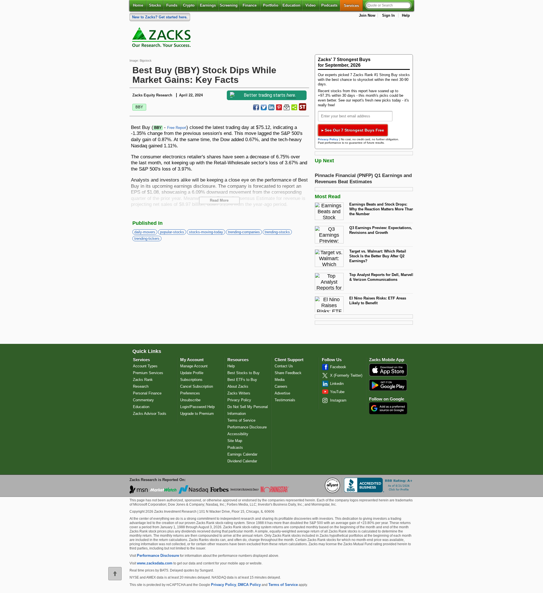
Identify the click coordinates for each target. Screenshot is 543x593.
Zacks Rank (143, 380)
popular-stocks (172, 232)
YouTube (337, 392)
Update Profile (191, 373)
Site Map (234, 441)
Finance (250, 5)
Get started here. (160, 17)
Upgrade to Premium (197, 413)
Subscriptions (191, 380)
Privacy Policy (328, 139)
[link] (162, 38)
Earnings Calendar (242, 454)
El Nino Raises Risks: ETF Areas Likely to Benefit (377, 300)
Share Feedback (288, 373)
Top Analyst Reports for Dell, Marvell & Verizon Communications (381, 277)
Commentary (143, 400)
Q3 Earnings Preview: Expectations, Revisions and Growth (380, 230)
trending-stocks (277, 232)
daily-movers (144, 232)
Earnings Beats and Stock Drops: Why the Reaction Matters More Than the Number (381, 209)
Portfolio (270, 5)
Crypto (189, 5)
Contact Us (284, 366)
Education (291, 5)
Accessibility (237, 434)
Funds (171, 5)
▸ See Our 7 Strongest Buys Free (353, 130)
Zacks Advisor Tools (149, 413)
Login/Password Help (197, 407)
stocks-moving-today (206, 232)
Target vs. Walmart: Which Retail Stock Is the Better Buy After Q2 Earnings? (377, 256)
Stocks (155, 5)
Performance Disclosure (247, 427)
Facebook (338, 367)
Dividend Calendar (242, 461)
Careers (281, 386)
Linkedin (337, 383)
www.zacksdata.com (155, 563)
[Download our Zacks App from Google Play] (388, 385)
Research (140, 386)
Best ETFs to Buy (242, 380)
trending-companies (244, 232)
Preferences (190, 393)
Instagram (338, 400)
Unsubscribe (190, 400)
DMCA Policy (249, 585)
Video (310, 5)
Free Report (176, 128)
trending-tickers (147, 238)
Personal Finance (147, 393)
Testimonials (285, 400)
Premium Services (148, 373)
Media (280, 380)
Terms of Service (241, 420)
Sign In (388, 15)
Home (138, 5)
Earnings (208, 5)
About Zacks (237, 386)
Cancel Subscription (196, 386)
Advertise (282, 393)
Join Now (367, 15)
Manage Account (194, 366)
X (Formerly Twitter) (346, 375)
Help (406, 15)
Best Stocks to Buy (243, 373)
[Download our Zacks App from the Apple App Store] (388, 376)
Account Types (145, 366)
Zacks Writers (238, 393)
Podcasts (329, 5)
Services (353, 5)
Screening (229, 5)
